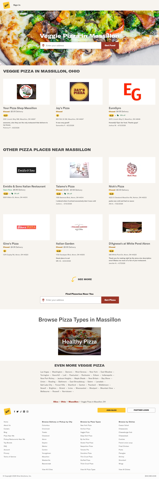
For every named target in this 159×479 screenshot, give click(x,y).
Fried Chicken (124, 446)
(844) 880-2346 (150, 476)
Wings (121, 464)
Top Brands (8, 443)
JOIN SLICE (112, 410)
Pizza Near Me (9, 436)
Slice (55, 402)
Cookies (122, 439)
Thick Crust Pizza (86, 464)
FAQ (5, 446)
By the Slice (84, 439)
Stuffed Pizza (85, 460)
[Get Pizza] (110, 300)
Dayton (44, 443)
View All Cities (47, 469)
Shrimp (121, 457)
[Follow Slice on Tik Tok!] (21, 412)
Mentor (44, 446)
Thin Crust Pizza (86, 457)
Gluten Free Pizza (86, 443)
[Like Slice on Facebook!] (14, 412)
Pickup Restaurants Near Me (14, 439)
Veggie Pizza (85, 432)
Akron (44, 439)
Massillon (74, 402)
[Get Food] (110, 45)
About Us (7, 425)
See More (85, 279)
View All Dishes (124, 469)
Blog (5, 432)
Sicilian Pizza (85, 429)
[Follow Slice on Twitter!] (17, 412)
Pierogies (122, 453)
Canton (44, 450)
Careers (6, 429)
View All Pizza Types (87, 469)
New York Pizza (86, 425)
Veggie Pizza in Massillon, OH (93, 402)
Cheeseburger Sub (125, 432)
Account (7, 450)
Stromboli (122, 460)
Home (6, 422)
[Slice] (6, 5)
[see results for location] (43, 45)
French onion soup (125, 443)
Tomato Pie (84, 450)
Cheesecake (123, 429)
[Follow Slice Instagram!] (27, 412)
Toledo (44, 432)
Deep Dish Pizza (86, 436)
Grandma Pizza (86, 453)
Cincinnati (46, 429)
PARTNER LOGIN (141, 410)
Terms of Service (10, 457)
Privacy (6, 453)
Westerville (46, 460)
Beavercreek (46, 464)
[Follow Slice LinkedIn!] (24, 412)
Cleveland (45, 436)
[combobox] (73, 45)
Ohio (63, 402)
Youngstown (46, 453)
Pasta (121, 450)
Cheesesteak (123, 436)
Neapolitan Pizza (86, 446)
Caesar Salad (124, 425)
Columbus (46, 425)
